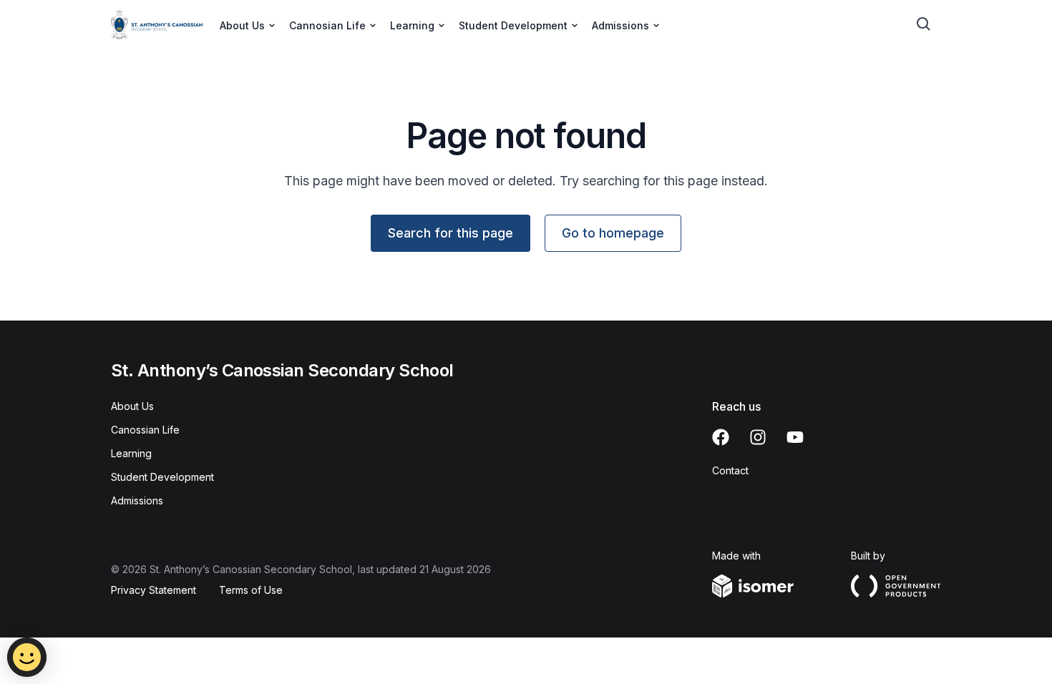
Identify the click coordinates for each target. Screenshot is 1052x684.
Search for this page (450, 232)
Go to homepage (613, 232)
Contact (730, 470)
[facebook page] (720, 437)
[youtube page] (795, 437)
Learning (131, 453)
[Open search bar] (924, 24)
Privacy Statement (153, 590)
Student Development (162, 477)
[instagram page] (757, 437)
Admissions (137, 500)
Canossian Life (145, 430)
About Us (132, 406)
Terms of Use (251, 590)
